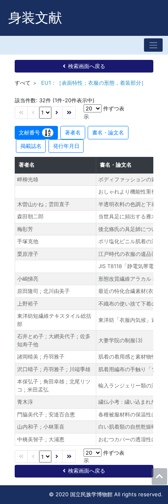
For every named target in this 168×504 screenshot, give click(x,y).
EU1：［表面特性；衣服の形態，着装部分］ (93, 82)
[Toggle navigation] (153, 45)
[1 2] (45, 112)
